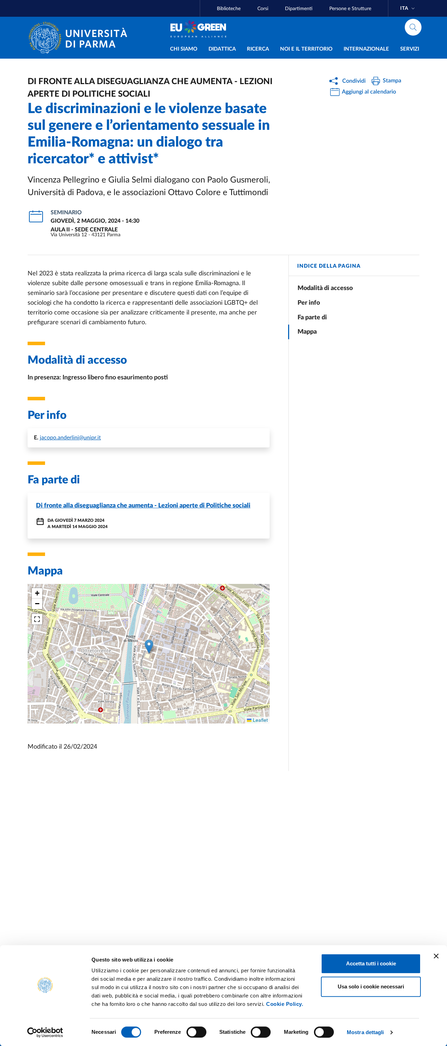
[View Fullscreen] (37, 619)
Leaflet (259, 720)
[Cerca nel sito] (413, 27)
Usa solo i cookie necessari (371, 986)
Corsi (262, 8)
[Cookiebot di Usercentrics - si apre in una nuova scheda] (45, 1032)
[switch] (196, 1032)
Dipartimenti (299, 8)
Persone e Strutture (350, 8)
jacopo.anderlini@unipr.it (70, 437)
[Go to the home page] (81, 37)
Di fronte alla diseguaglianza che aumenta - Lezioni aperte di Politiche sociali (143, 506)
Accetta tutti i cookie (371, 963)
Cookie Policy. (284, 1004)
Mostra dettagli (365, 1032)
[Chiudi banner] (436, 956)
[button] (149, 646)
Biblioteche (229, 8)
